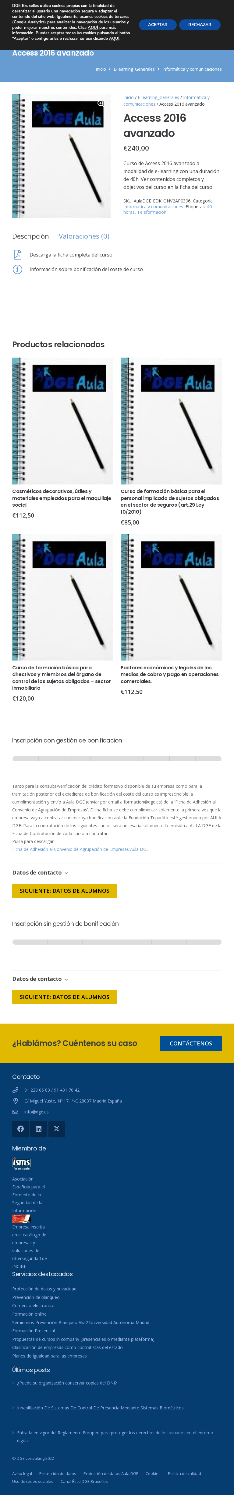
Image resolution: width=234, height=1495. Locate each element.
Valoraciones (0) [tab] (84, 236)
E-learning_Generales (134, 69)
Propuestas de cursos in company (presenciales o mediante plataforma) (83, 1339)
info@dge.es (36, 1112)
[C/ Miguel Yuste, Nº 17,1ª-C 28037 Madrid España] (18, 1101)
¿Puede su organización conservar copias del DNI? (67, 1383)
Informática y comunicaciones (192, 69)
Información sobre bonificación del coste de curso (86, 269)
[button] (101, 104)
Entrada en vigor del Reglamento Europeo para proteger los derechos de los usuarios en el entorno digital (115, 1436)
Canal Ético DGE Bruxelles (84, 1481)
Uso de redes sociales (32, 1481)
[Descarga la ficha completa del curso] (21, 255)
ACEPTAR (158, 25)
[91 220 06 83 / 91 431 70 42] (18, 1090)
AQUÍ (93, 27)
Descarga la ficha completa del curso (71, 254)
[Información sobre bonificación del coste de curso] (21, 269)
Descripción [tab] (30, 236)
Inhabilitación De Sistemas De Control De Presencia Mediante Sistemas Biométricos (100, 1408)
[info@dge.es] (18, 1112)
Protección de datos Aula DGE (110, 1473)
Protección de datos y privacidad (44, 1289)
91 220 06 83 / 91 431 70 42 (52, 1090)
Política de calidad (184, 1473)
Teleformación (151, 212)
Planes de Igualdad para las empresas (49, 1356)
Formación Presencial (33, 1331)
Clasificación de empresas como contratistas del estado (67, 1347)
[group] (117, 764)
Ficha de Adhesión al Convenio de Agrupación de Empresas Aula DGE (80, 849)
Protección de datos (57, 1473)
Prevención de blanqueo (36, 1297)
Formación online (29, 1314)
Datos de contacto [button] (37, 872)
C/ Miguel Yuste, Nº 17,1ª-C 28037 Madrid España (73, 1101)
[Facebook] (20, 1129)
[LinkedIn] (38, 1129)
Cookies (153, 1473)
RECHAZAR (199, 25)
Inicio (101, 69)
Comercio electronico (33, 1305)
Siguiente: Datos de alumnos (64, 890)
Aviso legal (22, 1473)
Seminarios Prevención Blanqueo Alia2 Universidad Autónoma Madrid (80, 1322)
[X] (56, 1129)
